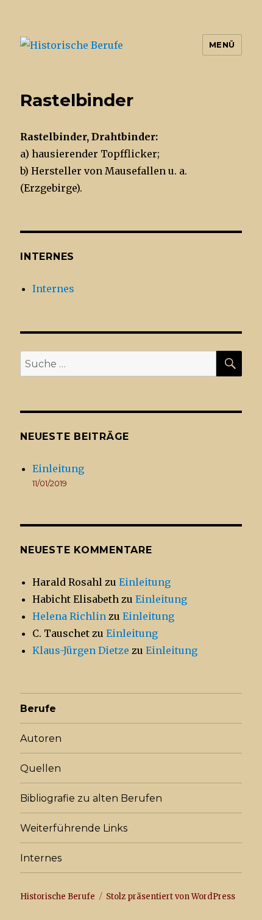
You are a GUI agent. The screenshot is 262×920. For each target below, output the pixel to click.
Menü (222, 44)
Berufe (38, 708)
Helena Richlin (69, 616)
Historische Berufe (57, 896)
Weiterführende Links (73, 828)
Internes (53, 288)
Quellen (40, 768)
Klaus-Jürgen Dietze (80, 650)
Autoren (41, 738)
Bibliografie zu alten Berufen (91, 798)
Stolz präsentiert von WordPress (170, 896)
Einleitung (58, 468)
